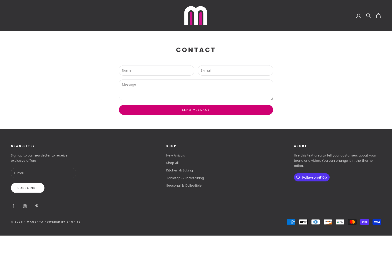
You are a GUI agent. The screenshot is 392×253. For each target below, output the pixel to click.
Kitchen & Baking (179, 170)
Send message (196, 110)
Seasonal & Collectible (184, 185)
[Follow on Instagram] (25, 206)
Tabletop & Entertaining (185, 178)
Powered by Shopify (62, 222)
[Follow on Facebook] (13, 206)
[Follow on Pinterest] (36, 206)
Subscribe (27, 188)
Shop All (172, 163)
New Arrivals (175, 155)
